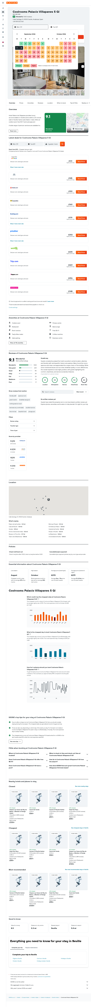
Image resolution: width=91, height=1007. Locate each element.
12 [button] (38, 48)
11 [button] (34, 48)
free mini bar (13, 411)
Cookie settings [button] (13, 307)
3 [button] (29, 43)
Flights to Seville (17, 958)
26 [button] (38, 56)
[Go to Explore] (3, 24)
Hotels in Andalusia (45, 997)
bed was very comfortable (17, 407)
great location (13, 400)
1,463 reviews (28, 17)
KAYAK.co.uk (12, 997)
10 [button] (30, 48)
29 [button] (21, 61)
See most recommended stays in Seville (76, 869)
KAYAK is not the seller (17, 982)
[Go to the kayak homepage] (12, 3)
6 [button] (42, 43)
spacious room (22, 396)
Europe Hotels (25, 997)
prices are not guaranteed (44, 976)
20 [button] (42, 52)
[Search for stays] (3, 12)
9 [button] (25, 48)
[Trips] (3, 37)
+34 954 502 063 (18, 21)
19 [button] (38, 52)
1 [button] (21, 43)
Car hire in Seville (41, 958)
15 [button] (21, 52)
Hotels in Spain (35, 997)
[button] (3, 3)
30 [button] (25, 61)
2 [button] (25, 43)
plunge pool (32, 411)
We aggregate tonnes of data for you (22, 985)
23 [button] (25, 56)
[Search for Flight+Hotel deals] (3, 19)
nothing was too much (16, 403)
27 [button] (42, 56)
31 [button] (69, 61)
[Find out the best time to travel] (3, 32)
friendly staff (13, 396)
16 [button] (25, 52)
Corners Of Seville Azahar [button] (56, 809)
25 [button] (34, 56)
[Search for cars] (3, 16)
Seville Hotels (55, 997)
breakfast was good (24, 400)
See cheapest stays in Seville (79, 828)
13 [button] (42, 48)
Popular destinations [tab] (31, 947)
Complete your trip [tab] (17, 947)
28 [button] (17, 61)
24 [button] (30, 56)
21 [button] (17, 56)
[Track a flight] (3, 28)
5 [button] (38, 43)
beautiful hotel (22, 411)
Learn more (50, 301)
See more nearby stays (81, 786)
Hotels (18, 997)
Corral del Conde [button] (34, 809)
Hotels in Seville (17, 961)
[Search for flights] (3, 8)
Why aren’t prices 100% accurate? (21, 988)
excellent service (30, 407)
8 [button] (21, 48)
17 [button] (29, 52)
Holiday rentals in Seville (43, 961)
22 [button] (21, 56)
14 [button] (17, 52)
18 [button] (34, 52)
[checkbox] (18, 442)
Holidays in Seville (66, 958)
